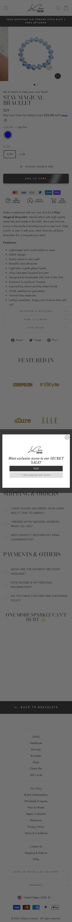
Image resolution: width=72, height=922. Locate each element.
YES (36, 468)
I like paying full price (36, 475)
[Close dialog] (67, 437)
